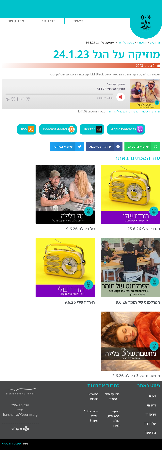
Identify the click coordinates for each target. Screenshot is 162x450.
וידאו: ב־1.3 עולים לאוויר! (91, 416)
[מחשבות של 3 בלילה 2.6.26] (130, 369)
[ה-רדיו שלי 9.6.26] (65, 296)
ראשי (78, 20)
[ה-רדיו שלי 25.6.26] (130, 222)
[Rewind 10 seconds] (13, 99)
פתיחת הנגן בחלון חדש (123, 111)
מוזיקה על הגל (126, 42)
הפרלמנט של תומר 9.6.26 (138, 302)
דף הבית (155, 42)
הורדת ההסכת (151, 111)
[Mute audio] (7, 99)
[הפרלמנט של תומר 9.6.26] (130, 296)
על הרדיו (150, 423)
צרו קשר (16, 20)
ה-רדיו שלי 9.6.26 (79, 302)
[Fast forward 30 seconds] (28, 99)
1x (20, 99)
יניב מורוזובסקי (11, 443)
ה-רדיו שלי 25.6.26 (143, 228)
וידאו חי (150, 414)
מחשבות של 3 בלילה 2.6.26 (136, 375)
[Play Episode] (120, 97)
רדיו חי (49, 20)
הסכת (142, 42)
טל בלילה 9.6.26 (80, 228)
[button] (142, 146)
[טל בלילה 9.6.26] (65, 222)
